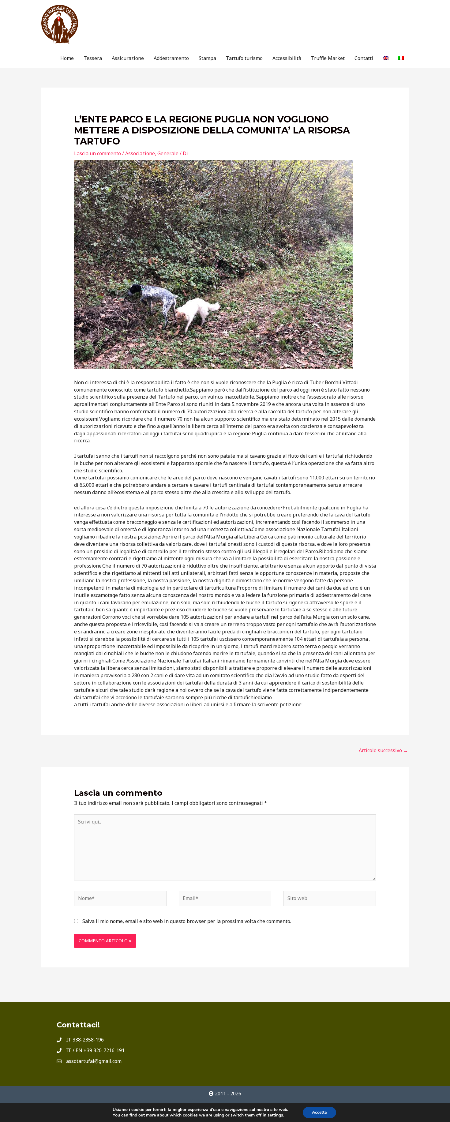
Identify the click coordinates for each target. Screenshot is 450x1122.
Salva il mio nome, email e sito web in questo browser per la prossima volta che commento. (186, 921)
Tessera (93, 58)
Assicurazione (128, 58)
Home (67, 58)
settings (275, 1115)
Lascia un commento (97, 153)
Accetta (319, 1112)
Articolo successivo (383, 750)
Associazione (140, 153)
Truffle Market (328, 58)
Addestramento (171, 58)
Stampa (207, 58)
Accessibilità (286, 58)
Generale (167, 153)
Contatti (363, 58)
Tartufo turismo (244, 58)
